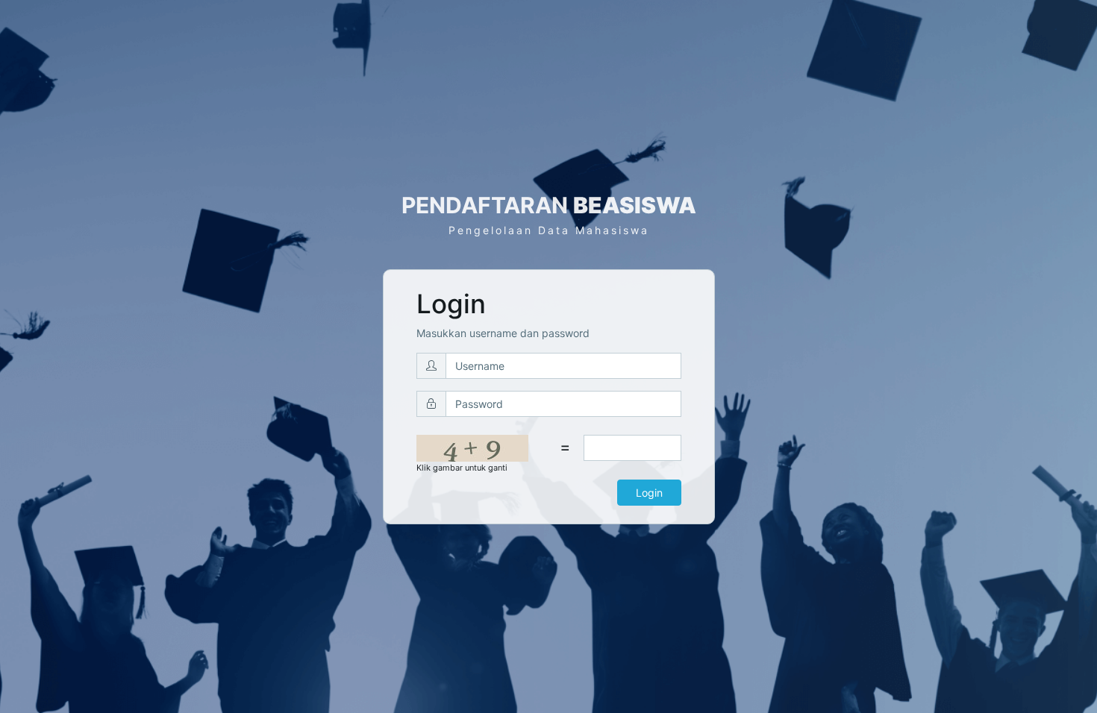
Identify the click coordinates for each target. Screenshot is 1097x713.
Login (649, 492)
